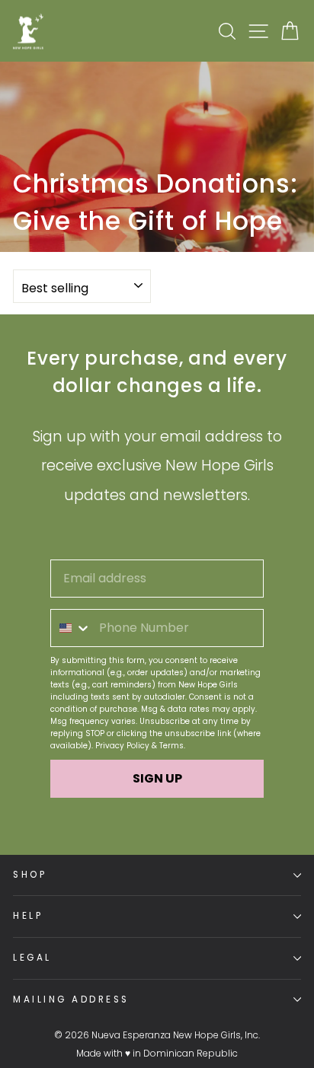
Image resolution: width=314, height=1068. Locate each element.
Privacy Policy (122, 745)
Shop (29, 875)
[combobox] (71, 628)
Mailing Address (71, 999)
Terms (171, 745)
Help (28, 916)
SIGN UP (157, 778)
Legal (32, 958)
